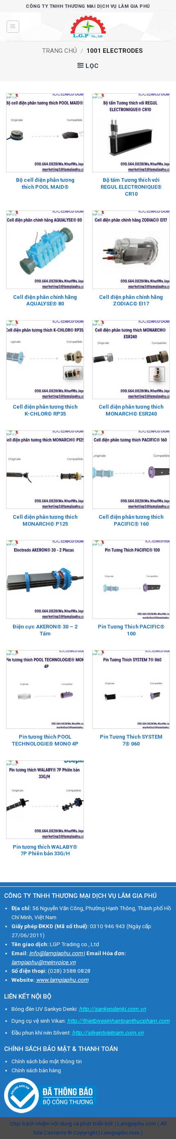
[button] (13, 26)
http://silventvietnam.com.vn (108, 1032)
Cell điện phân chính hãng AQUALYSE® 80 (45, 300)
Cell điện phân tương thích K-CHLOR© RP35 (45, 410)
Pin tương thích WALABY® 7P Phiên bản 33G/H (45, 850)
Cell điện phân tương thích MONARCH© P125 (45, 520)
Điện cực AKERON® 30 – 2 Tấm (45, 630)
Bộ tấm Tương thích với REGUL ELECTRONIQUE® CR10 (131, 187)
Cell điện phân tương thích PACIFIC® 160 (131, 520)
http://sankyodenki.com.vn (112, 1009)
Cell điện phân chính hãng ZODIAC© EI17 (131, 300)
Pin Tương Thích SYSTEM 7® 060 (131, 740)
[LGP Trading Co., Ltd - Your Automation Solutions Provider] (88, 26)
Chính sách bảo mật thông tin (46, 1061)
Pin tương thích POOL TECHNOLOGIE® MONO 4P (45, 740)
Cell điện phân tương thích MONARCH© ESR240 (131, 410)
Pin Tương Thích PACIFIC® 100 (131, 630)
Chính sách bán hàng (36, 1070)
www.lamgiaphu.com (62, 979)
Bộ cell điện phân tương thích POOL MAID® (45, 183)
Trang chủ (59, 50)
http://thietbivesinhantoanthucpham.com (118, 1020)
